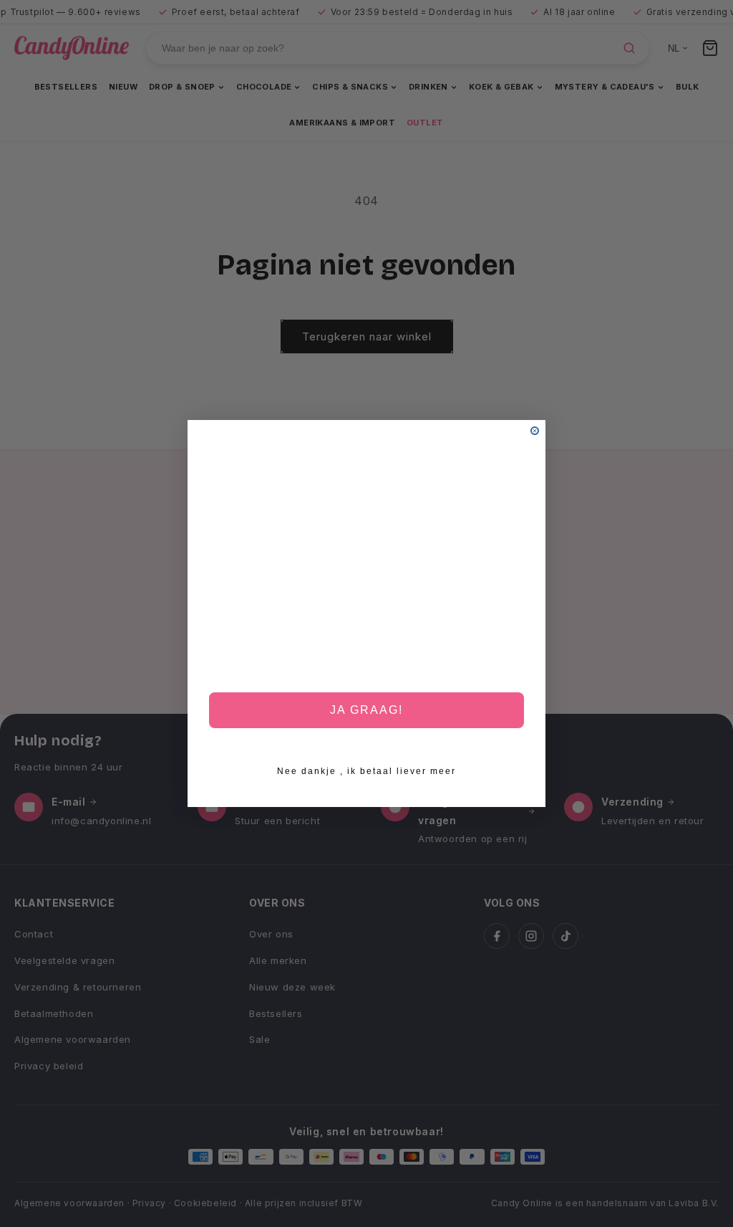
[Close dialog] (534, 430)
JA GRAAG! (366, 710)
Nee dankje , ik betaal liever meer (366, 771)
